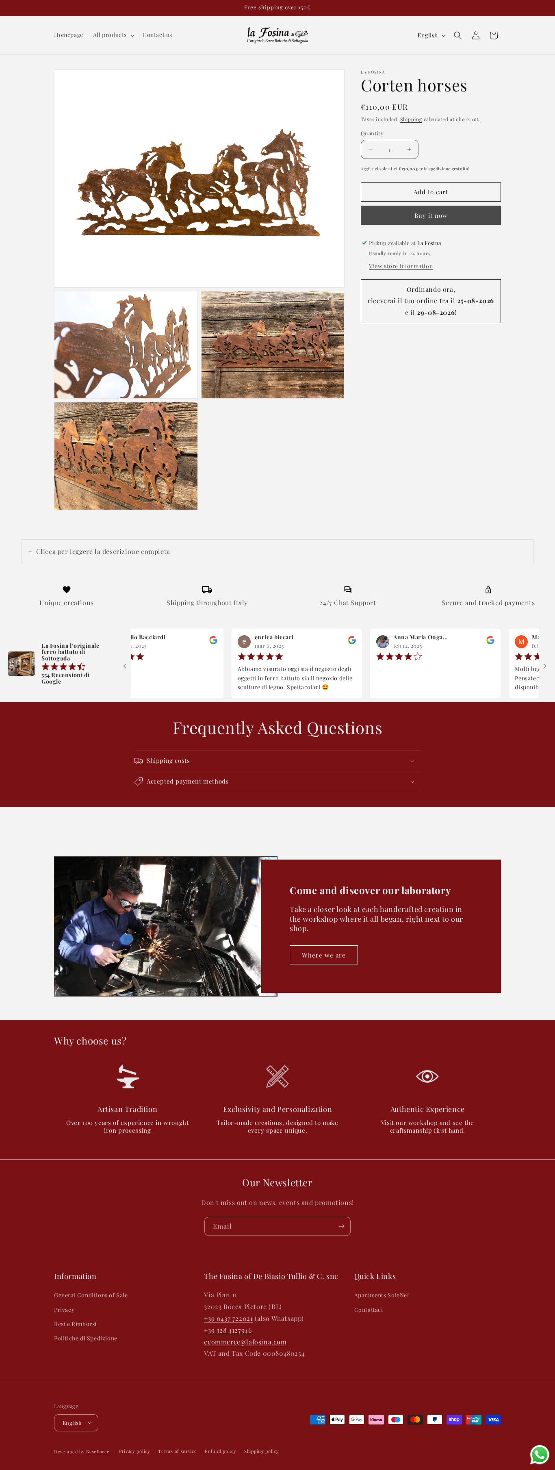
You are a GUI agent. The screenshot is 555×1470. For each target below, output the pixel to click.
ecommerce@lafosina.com (245, 1341)
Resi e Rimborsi (75, 1323)
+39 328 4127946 (227, 1329)
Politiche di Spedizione (85, 1338)
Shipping (411, 119)
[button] (113, 34)
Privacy (64, 1309)
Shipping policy (261, 1451)
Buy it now (431, 215)
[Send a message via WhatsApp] (540, 1455)
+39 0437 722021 (228, 1318)
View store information (401, 266)
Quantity (372, 133)
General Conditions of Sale (91, 1295)
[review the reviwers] (184, 642)
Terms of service (177, 1451)
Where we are (324, 955)
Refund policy (220, 1451)
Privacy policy (134, 1451)
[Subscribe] (341, 1226)
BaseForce (98, 1451)
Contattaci (368, 1309)
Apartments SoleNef (382, 1295)
